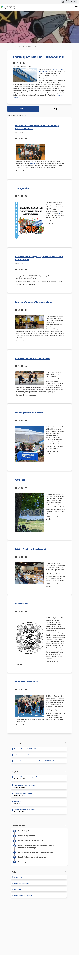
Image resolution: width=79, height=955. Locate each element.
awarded (33, 163)
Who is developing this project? (23, 895)
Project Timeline (18, 826)
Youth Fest (20, 480)
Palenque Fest (21, 603)
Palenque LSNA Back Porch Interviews (32, 358)
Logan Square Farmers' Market (29, 412)
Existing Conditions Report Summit (30, 549)
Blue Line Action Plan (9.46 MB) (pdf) (25, 749)
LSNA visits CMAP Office (26, 682)
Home (13, 46)
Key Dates (16, 772)
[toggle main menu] (76, 7)
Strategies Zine (22, 188)
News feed (23, 109)
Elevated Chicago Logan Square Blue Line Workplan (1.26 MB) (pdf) (34, 761)
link (59, 213)
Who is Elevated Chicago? (22, 883)
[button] (14, 63)
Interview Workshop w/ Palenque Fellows (33, 302)
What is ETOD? (19, 889)
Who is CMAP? (18, 877)
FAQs (14, 872)
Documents (16, 743)
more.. (65, 818)
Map (55, 109)
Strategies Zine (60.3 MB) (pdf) (23, 755)
